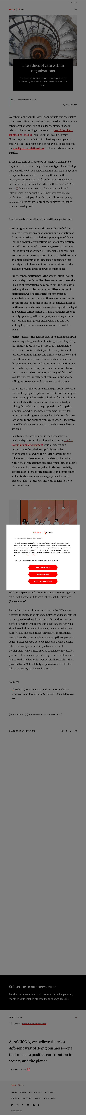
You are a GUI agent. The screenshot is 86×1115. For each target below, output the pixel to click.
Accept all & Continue (43, 581)
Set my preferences (42, 568)
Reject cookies (43, 574)
